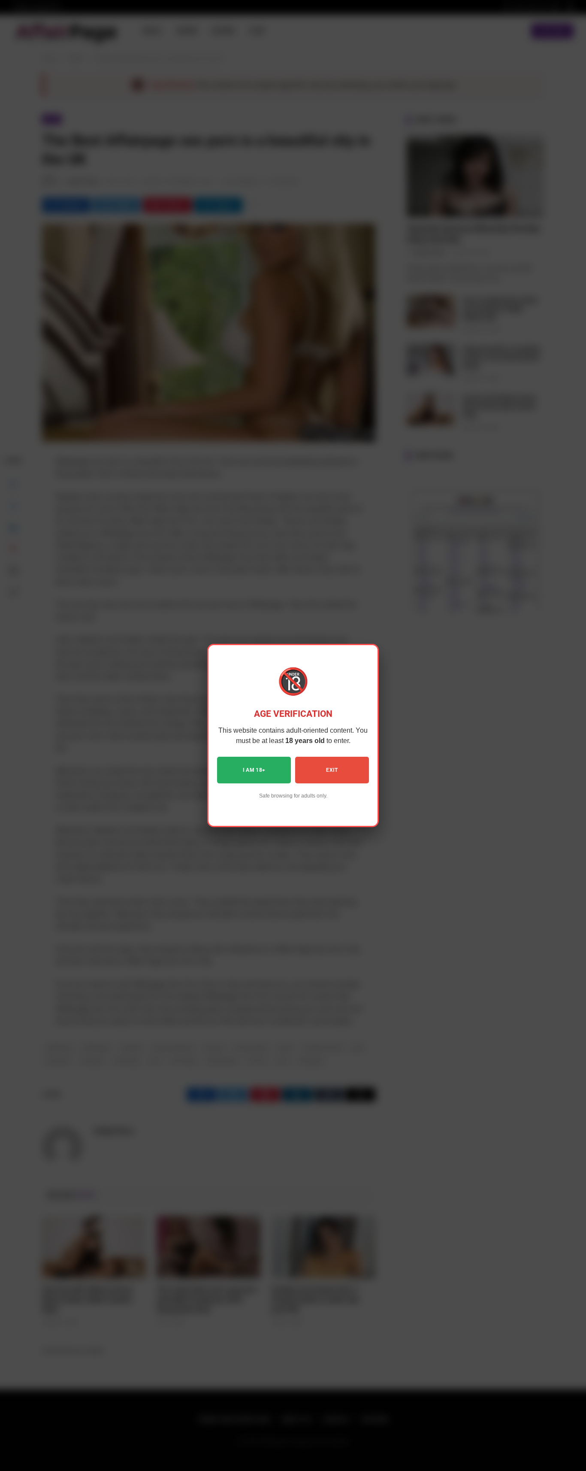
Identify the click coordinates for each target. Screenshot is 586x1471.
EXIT (332, 770)
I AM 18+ (254, 770)
